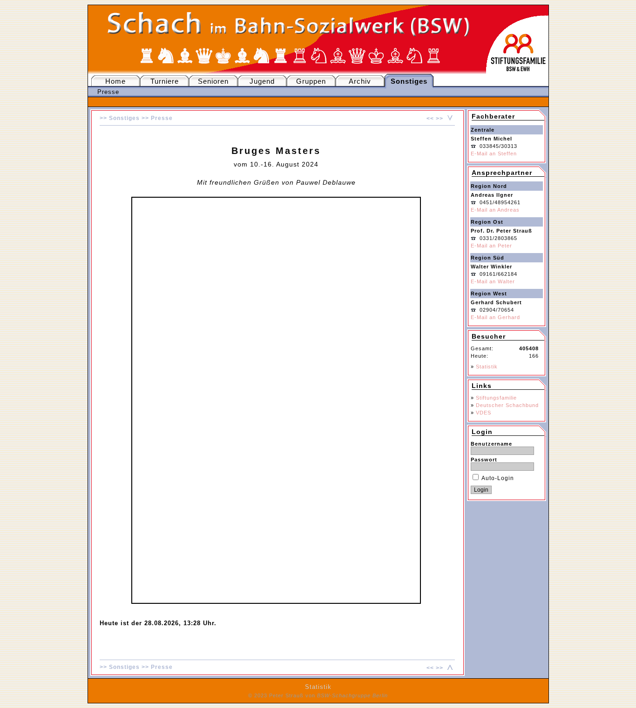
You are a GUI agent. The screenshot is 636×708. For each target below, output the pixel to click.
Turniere (164, 81)
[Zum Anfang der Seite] (449, 668)
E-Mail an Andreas (495, 210)
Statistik (487, 366)
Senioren (213, 81)
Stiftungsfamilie (496, 398)
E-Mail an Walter (493, 281)
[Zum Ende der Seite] (449, 118)
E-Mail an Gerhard (495, 317)
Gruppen (311, 81)
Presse (108, 91)
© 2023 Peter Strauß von (318, 695)
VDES (483, 412)
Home (115, 81)
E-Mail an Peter (491, 245)
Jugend (262, 81)
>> (439, 118)
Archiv (360, 81)
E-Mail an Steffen (494, 153)
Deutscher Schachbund (507, 405)
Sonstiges (124, 118)
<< (430, 118)
